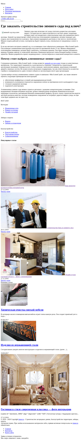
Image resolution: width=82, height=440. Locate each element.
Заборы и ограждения (13, 123)
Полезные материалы (13, 11)
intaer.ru (21, 419)
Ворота (7, 121)
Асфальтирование (11, 136)
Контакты (8, 13)
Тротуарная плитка (12, 134)
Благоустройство (11, 132)
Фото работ (9, 9)
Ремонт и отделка (11, 110)
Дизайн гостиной (11, 112)
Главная (8, 7)
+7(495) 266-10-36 (7, 19)
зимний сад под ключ (52, 63)
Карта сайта (9, 432)
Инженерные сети (11, 108)
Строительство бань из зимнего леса (60, 228)
